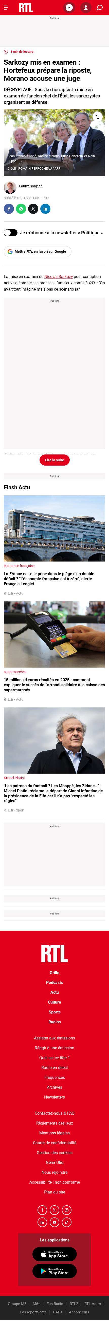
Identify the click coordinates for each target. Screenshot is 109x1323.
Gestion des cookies (54, 1152)
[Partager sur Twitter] (33, 209)
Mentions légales (54, 1133)
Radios (54, 1022)
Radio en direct (54, 1067)
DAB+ (58, 1312)
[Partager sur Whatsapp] (21, 209)
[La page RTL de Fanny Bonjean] (10, 187)
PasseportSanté (33, 1312)
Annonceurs (79, 1312)
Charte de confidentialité (54, 1142)
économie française (19, 566)
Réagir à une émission (54, 1048)
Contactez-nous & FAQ (55, 1113)
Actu (54, 992)
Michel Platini (14, 778)
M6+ (36, 1304)
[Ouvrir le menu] (6, 7)
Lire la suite (54, 460)
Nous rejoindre (54, 1172)
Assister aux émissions (54, 1038)
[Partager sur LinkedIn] (45, 209)
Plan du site (54, 1192)
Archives (54, 1087)
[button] (69, 7)
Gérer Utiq (54, 1162)
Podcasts (54, 982)
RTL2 (74, 1304)
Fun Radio (55, 1304)
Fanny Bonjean (31, 186)
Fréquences (54, 1077)
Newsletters (54, 1097)
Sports (55, 1012)
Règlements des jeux (54, 1123)
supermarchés (15, 672)
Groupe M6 (17, 1304)
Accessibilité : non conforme (54, 1182)
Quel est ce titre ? (54, 1057)
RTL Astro (92, 1304)
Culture (54, 1002)
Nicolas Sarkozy (58, 276)
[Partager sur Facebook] (9, 209)
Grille (54, 972)
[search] (100, 8)
